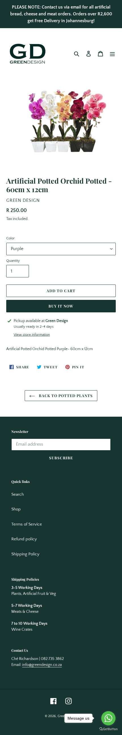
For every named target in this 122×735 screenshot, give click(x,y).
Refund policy (24, 539)
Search (17, 494)
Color (10, 238)
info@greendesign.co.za (42, 665)
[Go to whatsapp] (108, 718)
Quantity (13, 261)
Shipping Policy (25, 554)
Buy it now (61, 306)
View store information (32, 335)
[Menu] (112, 54)
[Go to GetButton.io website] (108, 729)
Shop (16, 509)
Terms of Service (26, 524)
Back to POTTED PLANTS (65, 395)
